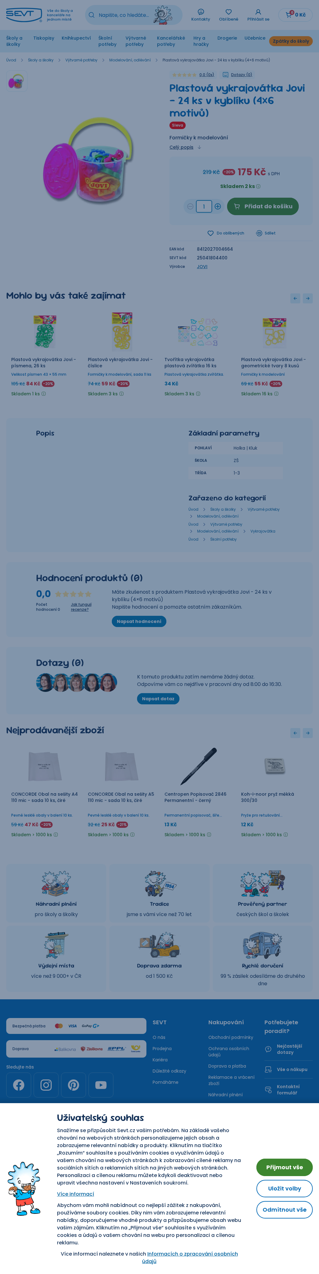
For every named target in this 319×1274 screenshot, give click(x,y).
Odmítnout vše (285, 1210)
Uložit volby (284, 1188)
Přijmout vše (284, 1167)
